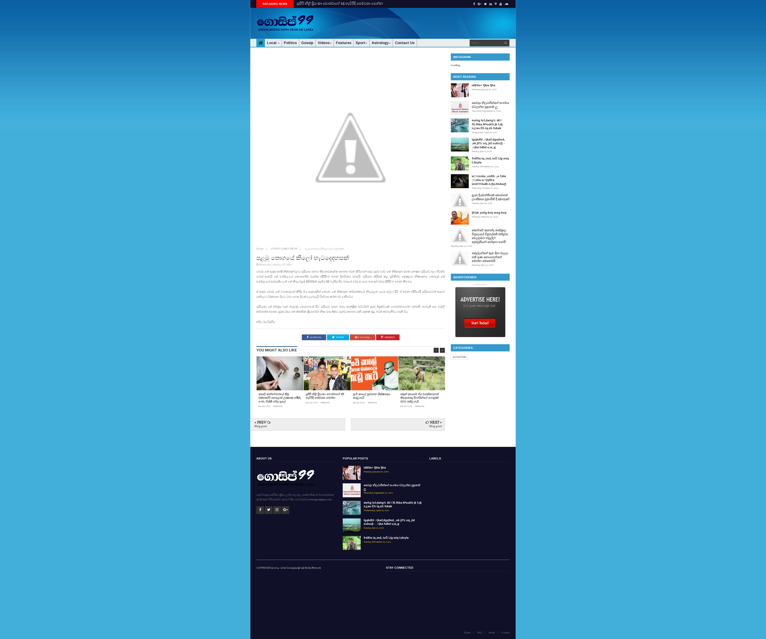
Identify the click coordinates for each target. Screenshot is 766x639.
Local (272, 43)
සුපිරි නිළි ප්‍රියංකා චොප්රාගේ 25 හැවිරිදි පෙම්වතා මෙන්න (340, 3)
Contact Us (405, 43)
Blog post (261, 426)
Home (260, 249)
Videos (324, 43)
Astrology (380, 43)
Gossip (307, 43)
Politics (290, 43)
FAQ (479, 632)
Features (343, 43)
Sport (360, 43)
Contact (505, 632)
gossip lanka (459, 357)
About (491, 632)
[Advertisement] (437, 20)
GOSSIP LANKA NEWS (284, 249)
